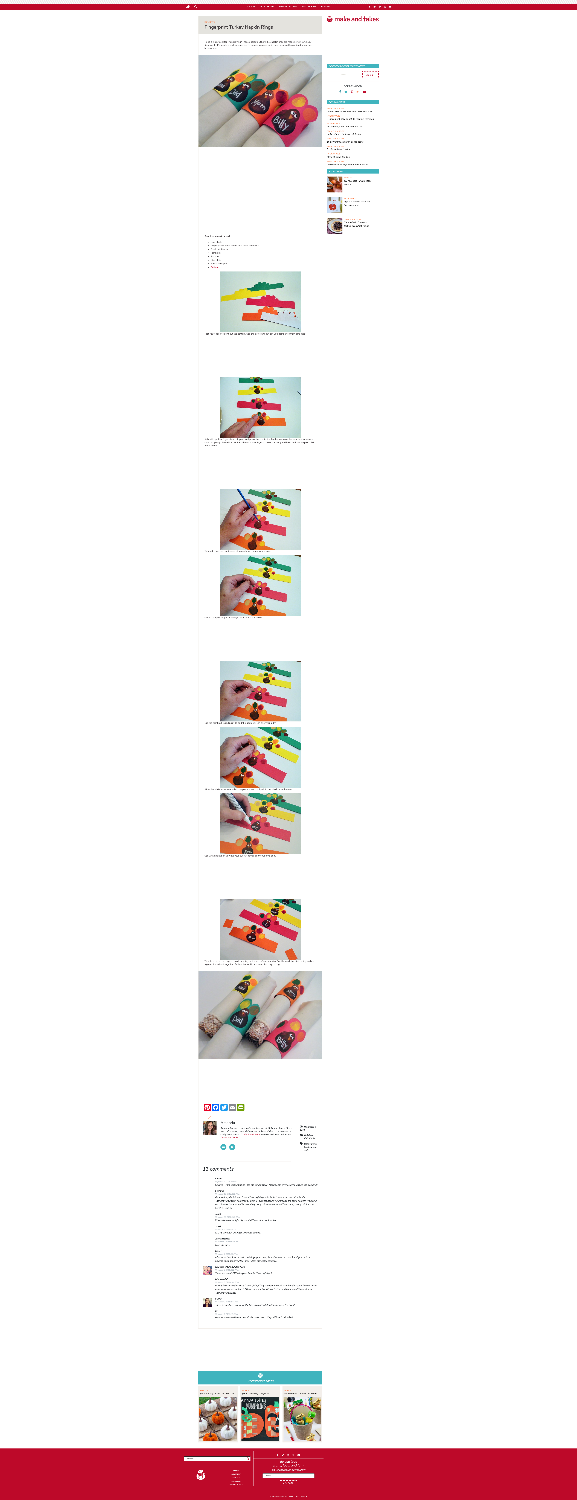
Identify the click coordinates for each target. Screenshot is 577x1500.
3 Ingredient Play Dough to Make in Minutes (350, 119)
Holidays (210, 22)
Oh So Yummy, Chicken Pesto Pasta (345, 141)
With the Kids (333, 116)
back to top (301, 1496)
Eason (218, 1178)
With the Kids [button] (267, 6)
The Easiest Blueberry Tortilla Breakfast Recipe (356, 224)
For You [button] (251, 6)
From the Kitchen (335, 108)
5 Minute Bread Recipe (339, 149)
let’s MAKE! (288, 1482)
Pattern (214, 267)
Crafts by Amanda (250, 1134)
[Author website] (232, 1147)
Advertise (235, 1474)
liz (216, 1310)
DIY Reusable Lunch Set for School (357, 182)
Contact (236, 1478)
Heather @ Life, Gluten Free (230, 1266)
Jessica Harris (222, 1238)
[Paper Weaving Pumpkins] (260, 1418)
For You (204, 1390)
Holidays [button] (325, 6)
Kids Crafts (309, 1138)
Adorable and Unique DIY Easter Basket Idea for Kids (302, 1393)
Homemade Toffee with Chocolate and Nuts (349, 111)
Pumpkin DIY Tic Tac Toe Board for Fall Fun (218, 1393)
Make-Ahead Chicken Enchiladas (344, 134)
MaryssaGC (221, 1279)
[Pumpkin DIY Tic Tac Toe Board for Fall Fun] (218, 1418)
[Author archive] (223, 1147)
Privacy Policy (235, 1485)
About (236, 1470)
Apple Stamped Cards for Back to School (357, 203)
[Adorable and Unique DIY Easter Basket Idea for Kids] (302, 1418)
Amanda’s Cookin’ (230, 1137)
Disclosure (236, 1481)
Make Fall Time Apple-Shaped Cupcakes (347, 164)
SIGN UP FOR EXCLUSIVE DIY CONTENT (288, 1470)
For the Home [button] (309, 6)
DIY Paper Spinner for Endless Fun (344, 126)
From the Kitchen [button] (288, 6)
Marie (218, 1298)
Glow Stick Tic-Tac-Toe (338, 157)
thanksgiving (310, 1143)
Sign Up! (370, 74)
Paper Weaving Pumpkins (255, 1393)
